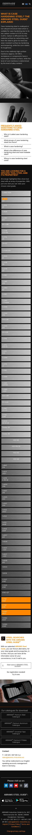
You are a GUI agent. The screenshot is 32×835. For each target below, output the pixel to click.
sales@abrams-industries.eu (13, 757)
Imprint (5, 824)
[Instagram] (21, 786)
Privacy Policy (14, 824)
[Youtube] (16, 786)
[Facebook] (11, 786)
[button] (23, 4)
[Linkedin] (6, 786)
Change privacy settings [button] (16, 831)
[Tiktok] (26, 786)
